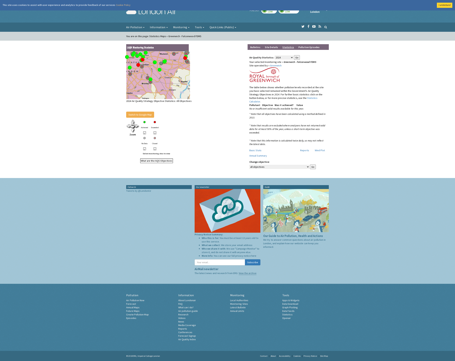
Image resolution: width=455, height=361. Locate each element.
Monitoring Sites (239, 303)
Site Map (324, 356)
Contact (263, 356)
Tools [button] (198, 27)
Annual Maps (133, 307)
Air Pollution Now (135, 300)
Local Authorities (239, 300)
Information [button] (158, 27)
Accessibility (284, 356)
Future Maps (133, 311)
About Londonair (187, 300)
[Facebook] (308, 27)
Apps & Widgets (291, 300)
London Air (151, 11)
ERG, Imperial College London (146, 356)
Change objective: (259, 161)
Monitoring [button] (180, 27)
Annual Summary (258, 155)
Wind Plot (320, 150)
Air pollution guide (188, 311)
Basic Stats (255, 150)
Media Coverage (187, 325)
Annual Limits (237, 311)
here (253, 255)
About (273, 356)
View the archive (247, 273)
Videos (182, 318)
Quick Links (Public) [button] (222, 27)
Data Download (290, 303)
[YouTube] (314, 27)
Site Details (271, 47)
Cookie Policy (123, 5)
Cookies (297, 356)
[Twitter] (303, 27)
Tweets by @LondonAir (138, 190)
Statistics (287, 314)
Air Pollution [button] (134, 27)
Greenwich (276, 65)
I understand (445, 5)
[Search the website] (326, 27)
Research (183, 314)
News (181, 321)
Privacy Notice (310, 356)
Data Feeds (288, 311)
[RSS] (320, 27)
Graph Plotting (290, 307)
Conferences (185, 332)
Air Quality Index (187, 339)
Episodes (131, 318)
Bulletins (255, 47)
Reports (304, 150)
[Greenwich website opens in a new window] (264, 74)
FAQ (180, 303)
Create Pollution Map (137, 314)
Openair (286, 318)
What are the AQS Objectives (156, 160)
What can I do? (186, 307)
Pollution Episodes (309, 47)
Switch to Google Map (140, 114)
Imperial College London (319, 11)
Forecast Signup (187, 335)
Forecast (131, 303)
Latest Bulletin (238, 307)
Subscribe (252, 262)
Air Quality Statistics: (261, 57)
